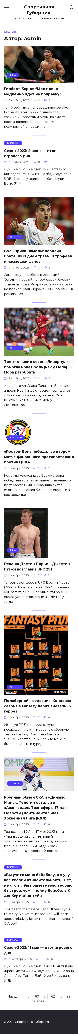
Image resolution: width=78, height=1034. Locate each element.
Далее (39, 1001)
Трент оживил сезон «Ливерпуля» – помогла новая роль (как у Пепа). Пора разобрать (38, 367)
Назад (12, 997)
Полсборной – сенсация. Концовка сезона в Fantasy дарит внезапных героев (37, 706)
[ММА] (39, 80)
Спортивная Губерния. (39, 9)
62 (53, 997)
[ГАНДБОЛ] (18, 443)
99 (69, 997)
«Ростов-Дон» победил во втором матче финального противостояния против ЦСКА (39, 456)
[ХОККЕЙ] (39, 789)
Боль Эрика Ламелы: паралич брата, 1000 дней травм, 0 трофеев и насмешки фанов (38, 256)
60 (37, 997)
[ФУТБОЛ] (39, 243)
